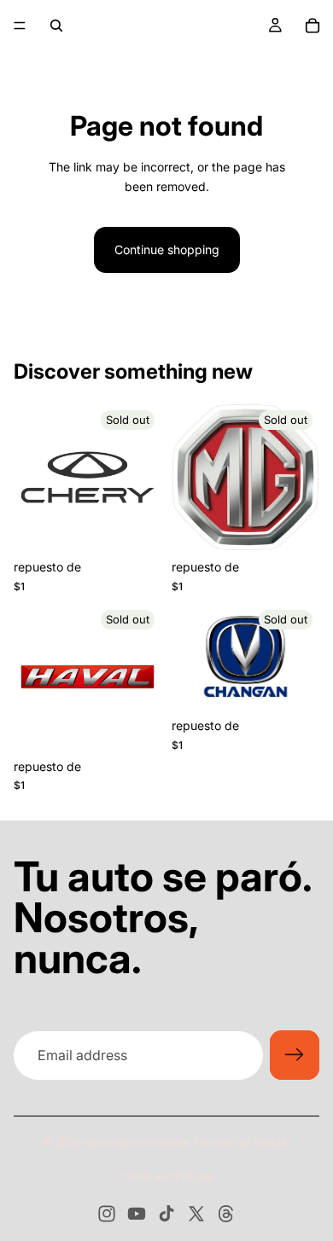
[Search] (56, 25)
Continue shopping (166, 249)
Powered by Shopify (241, 1141)
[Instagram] (106, 1213)
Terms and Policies (167, 1176)
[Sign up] (294, 1055)
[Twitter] (196, 1213)
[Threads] (226, 1213)
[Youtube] (136, 1213)
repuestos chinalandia (135, 1141)
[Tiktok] (166, 1213)
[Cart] (312, 25)
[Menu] (19, 25)
